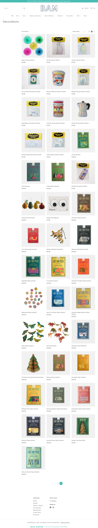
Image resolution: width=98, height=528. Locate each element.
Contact (35, 503)
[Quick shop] (44, 35)
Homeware (60, 15)
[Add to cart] (44, 38)
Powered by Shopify (65, 522)
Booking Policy (37, 510)
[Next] (61, 483)
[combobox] (14, 8)
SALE (78, 15)
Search (35, 501)
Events (85, 15)
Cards (24, 15)
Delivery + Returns (38, 505)
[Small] (91, 31)
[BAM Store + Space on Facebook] (50, 507)
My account (36, 514)
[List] (94, 31)
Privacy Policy (37, 512)
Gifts (17, 15)
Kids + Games (70, 15)
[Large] (89, 31)
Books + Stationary (49, 15)
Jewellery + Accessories (35, 15)
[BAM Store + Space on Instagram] (53, 507)
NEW (12, 15)
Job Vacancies (37, 507)
